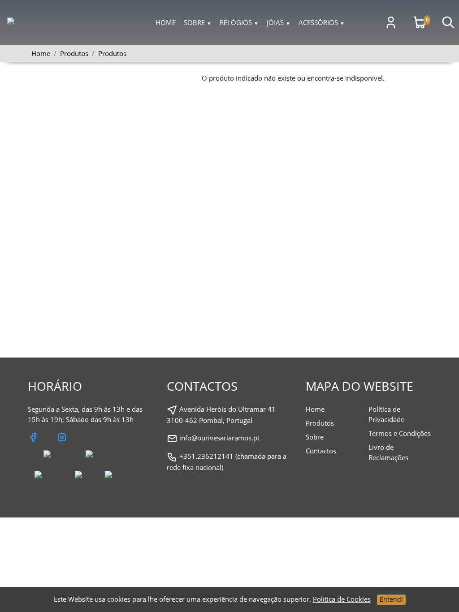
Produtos (112, 53)
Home (166, 22)
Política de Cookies (342, 599)
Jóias (278, 22)
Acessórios (322, 22)
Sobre (198, 22)
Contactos (321, 450)
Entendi (391, 599)
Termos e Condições (399, 433)
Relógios (239, 22)
